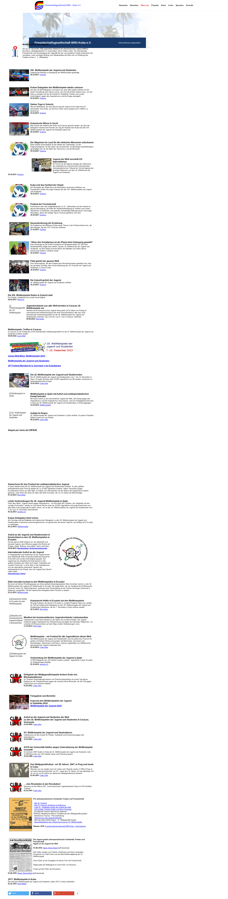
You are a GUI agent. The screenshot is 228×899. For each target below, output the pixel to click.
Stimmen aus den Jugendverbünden (48, 818)
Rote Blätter (22, 884)
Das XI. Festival (40, 803)
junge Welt (21, 336)
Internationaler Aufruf (16, 574)
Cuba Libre (44, 383)
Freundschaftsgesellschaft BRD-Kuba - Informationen (65, 826)
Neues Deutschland (50, 848)
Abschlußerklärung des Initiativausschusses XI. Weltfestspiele (58, 822)
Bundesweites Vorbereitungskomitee (32, 548)
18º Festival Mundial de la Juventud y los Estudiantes (34, 366)
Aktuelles (134, 5)
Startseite (123, 5)
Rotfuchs (20, 300)
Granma (43, 75)
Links (170, 5)
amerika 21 (21, 512)
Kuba (163, 5)
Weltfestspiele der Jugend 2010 (46, 706)
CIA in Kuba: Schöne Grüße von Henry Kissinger (53, 809)
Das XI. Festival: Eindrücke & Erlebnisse (50, 805)
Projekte (155, 5)
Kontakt (189, 5)
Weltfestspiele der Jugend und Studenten (28, 361)
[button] (18, 893)
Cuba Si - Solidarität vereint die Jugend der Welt (52, 807)
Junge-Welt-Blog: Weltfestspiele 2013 (26, 356)
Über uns (145, 5)
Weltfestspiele (45, 405)
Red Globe (40, 319)
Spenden (180, 5)
